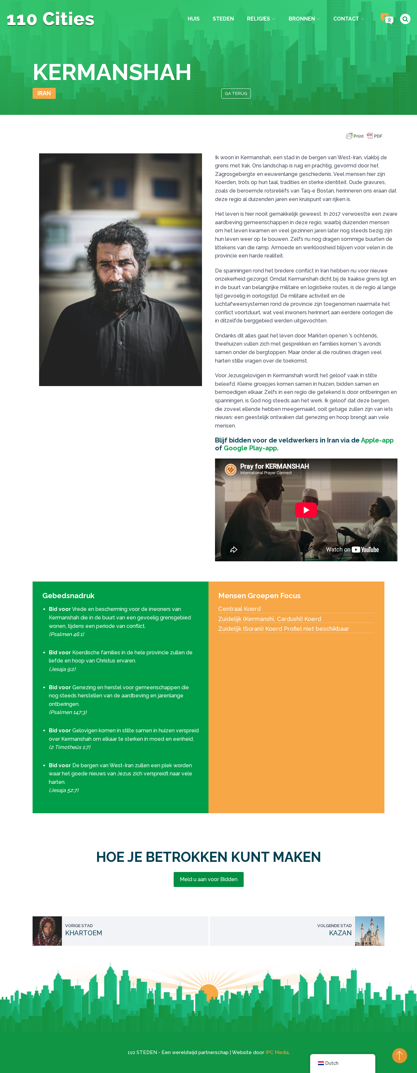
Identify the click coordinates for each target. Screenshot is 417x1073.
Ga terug (236, 93)
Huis (194, 19)
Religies (258, 19)
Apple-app (377, 440)
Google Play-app (250, 448)
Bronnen (302, 19)
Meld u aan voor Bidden (208, 879)
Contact (346, 19)
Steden (223, 19)
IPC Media (277, 1052)
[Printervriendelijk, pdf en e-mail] (364, 139)
